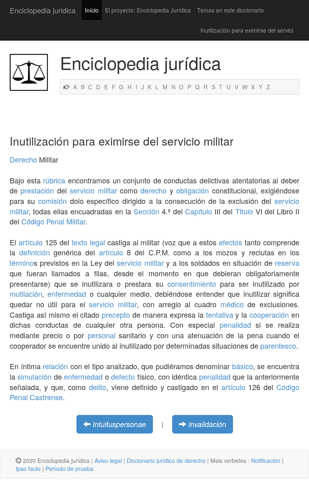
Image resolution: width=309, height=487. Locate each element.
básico (242, 366)
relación (55, 366)
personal (101, 335)
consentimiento (191, 283)
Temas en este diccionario (230, 10)
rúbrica (54, 180)
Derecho (23, 159)
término (22, 262)
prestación (37, 190)
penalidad (235, 324)
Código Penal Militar (53, 221)
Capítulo (198, 211)
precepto (116, 314)
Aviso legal (108, 460)
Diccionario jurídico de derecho (166, 460)
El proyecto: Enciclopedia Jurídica (148, 10)
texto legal (88, 242)
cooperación (269, 314)
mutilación (26, 293)
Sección (146, 211)
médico (232, 304)
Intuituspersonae (119, 424)
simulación (34, 376)
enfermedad (66, 293)
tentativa (219, 314)
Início (92, 10)
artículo (31, 242)
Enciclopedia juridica (43, 10)
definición (34, 252)
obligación (192, 190)
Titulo (244, 211)
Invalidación (207, 424)
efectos (230, 242)
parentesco (278, 345)
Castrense (46, 397)
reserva (287, 262)
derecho (153, 190)
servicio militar (93, 190)
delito (97, 387)
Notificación (265, 460)
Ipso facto (28, 468)
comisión (52, 200)
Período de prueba (69, 468)
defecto (123, 376)
